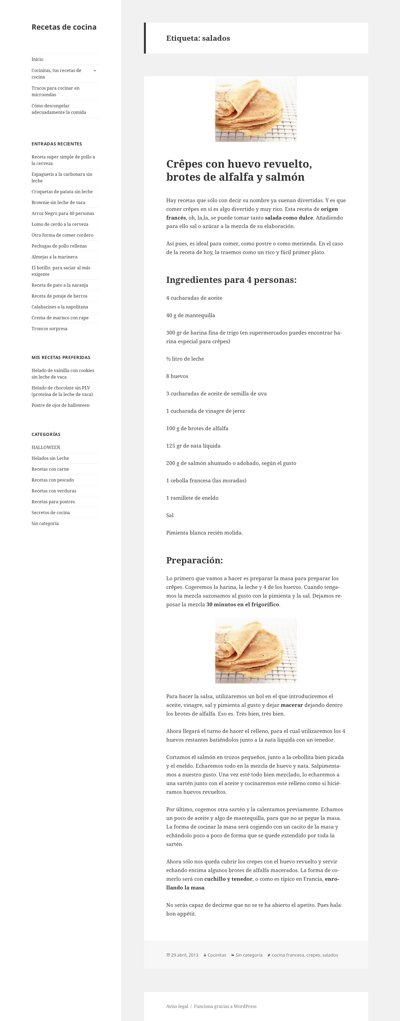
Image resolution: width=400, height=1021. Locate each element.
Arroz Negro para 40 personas (63, 213)
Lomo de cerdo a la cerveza (60, 224)
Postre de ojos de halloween (61, 405)
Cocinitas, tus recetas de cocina (56, 73)
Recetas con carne (50, 469)
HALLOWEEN (46, 447)
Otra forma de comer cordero (62, 235)
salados (330, 955)
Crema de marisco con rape (60, 318)
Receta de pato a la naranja (60, 285)
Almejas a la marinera (55, 257)
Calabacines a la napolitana (60, 307)
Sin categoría (45, 523)
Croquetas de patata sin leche (62, 192)
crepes (313, 955)
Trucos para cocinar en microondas (55, 91)
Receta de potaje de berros (59, 296)
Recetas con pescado (53, 480)
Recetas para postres (53, 502)
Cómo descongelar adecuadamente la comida (59, 109)
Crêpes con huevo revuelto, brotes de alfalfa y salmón (239, 170)
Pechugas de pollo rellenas (59, 246)
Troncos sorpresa (49, 329)
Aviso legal (177, 1006)
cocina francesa (288, 955)
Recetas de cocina (64, 27)
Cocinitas (217, 955)
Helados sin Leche (50, 458)
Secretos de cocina (51, 513)
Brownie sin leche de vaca (58, 202)
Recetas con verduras (54, 491)
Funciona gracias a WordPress (225, 1006)
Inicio (37, 59)
